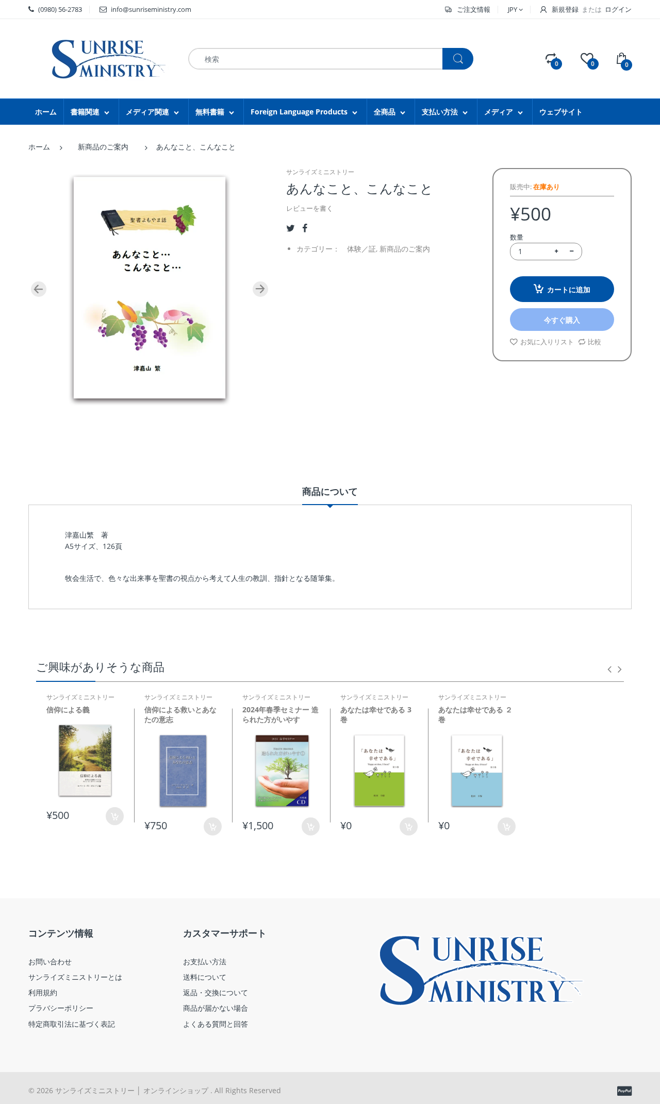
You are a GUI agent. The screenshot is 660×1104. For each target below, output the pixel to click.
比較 (594, 341)
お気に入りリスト (547, 341)
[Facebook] (304, 228)
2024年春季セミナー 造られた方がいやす (280, 715)
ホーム (39, 147)
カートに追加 (568, 289)
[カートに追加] (115, 816)
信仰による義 (68, 709)
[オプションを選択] (311, 826)
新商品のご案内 (103, 147)
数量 (516, 237)
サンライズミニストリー (320, 172)
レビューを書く (309, 208)
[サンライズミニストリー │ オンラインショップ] (100, 58)
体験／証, (362, 249)
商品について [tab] (330, 491)
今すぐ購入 (562, 320)
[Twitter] (290, 228)
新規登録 (565, 9)
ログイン (618, 9)
